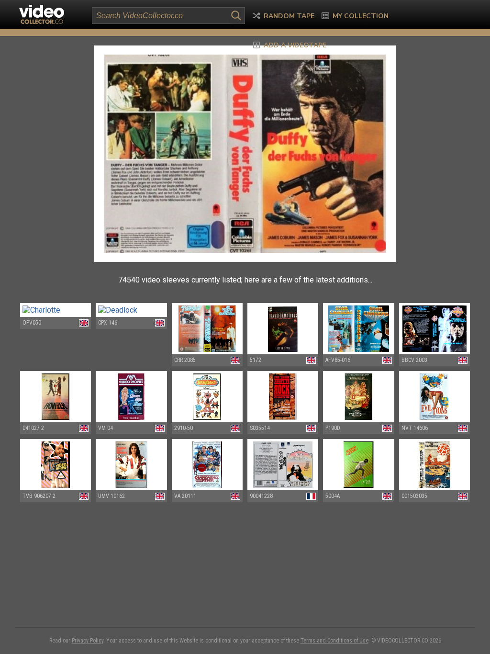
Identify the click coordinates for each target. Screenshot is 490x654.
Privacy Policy (87, 640)
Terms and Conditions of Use (334, 640)
